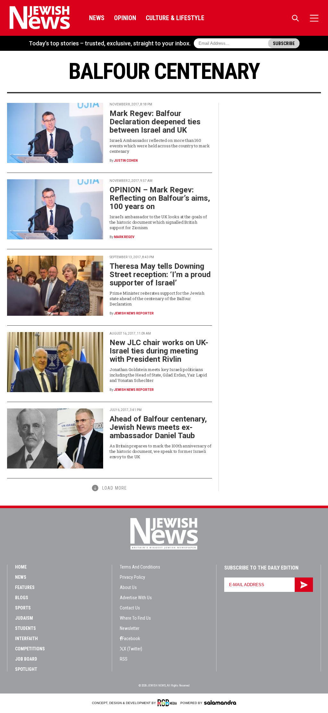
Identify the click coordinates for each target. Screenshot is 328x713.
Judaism (24, 618)
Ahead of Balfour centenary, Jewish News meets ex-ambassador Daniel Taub (158, 427)
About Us (128, 587)
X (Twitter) (133, 648)
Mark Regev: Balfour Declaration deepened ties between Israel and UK (155, 122)
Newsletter (129, 628)
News (96, 18)
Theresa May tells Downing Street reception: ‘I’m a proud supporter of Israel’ (160, 274)
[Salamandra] (220, 702)
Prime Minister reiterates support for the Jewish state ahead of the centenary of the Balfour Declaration (157, 298)
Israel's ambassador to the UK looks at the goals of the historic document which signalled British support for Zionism (158, 222)
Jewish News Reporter (134, 313)
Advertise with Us (136, 597)
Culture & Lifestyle (175, 18)
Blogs (21, 597)
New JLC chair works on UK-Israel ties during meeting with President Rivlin (159, 351)
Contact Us (130, 607)
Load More (114, 488)
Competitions (30, 648)
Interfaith (26, 638)
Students (25, 628)
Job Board (26, 659)
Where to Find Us (135, 618)
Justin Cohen (126, 160)
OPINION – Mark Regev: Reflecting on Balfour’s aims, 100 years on (160, 198)
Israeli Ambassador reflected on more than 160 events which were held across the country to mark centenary (159, 145)
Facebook (131, 638)
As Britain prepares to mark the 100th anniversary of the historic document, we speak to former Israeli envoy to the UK (160, 451)
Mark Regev (124, 237)
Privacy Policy (132, 577)
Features (25, 587)
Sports (23, 607)
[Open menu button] (314, 18)
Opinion (125, 18)
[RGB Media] (168, 702)
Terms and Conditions (140, 567)
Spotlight (26, 669)
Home (21, 567)
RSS (123, 659)
